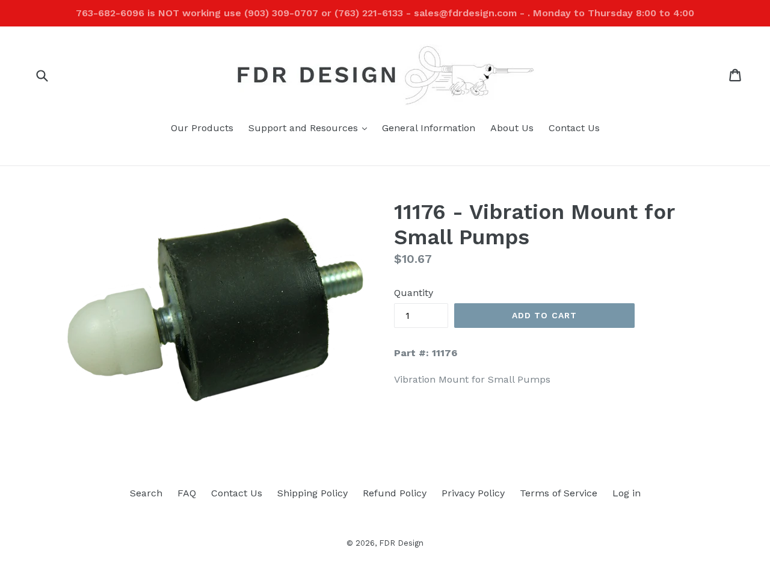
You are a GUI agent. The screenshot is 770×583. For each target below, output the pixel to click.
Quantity (413, 292)
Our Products (202, 128)
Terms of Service (558, 493)
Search (146, 493)
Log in (626, 493)
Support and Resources (310, 128)
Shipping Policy (312, 493)
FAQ (186, 493)
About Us (512, 128)
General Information (428, 128)
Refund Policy (395, 493)
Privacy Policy (473, 493)
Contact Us (574, 128)
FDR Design (401, 543)
